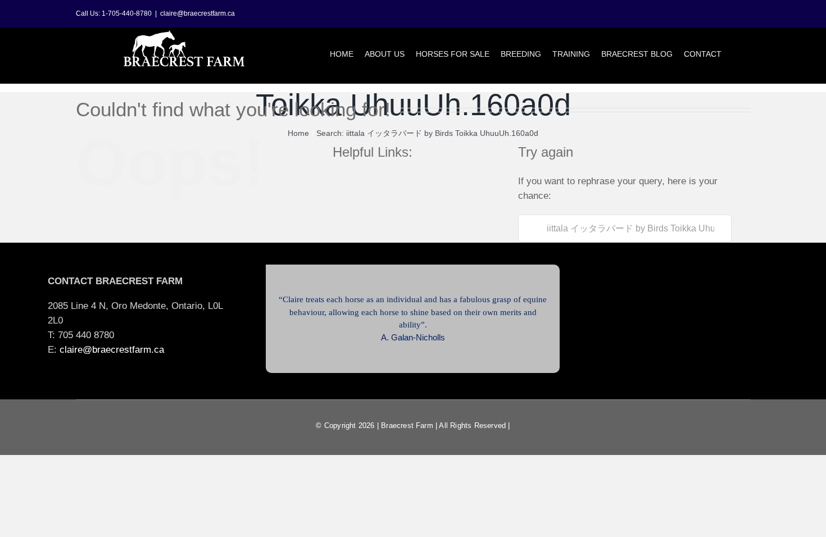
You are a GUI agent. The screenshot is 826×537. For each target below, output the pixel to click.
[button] (736, 54)
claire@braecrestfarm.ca (197, 13)
